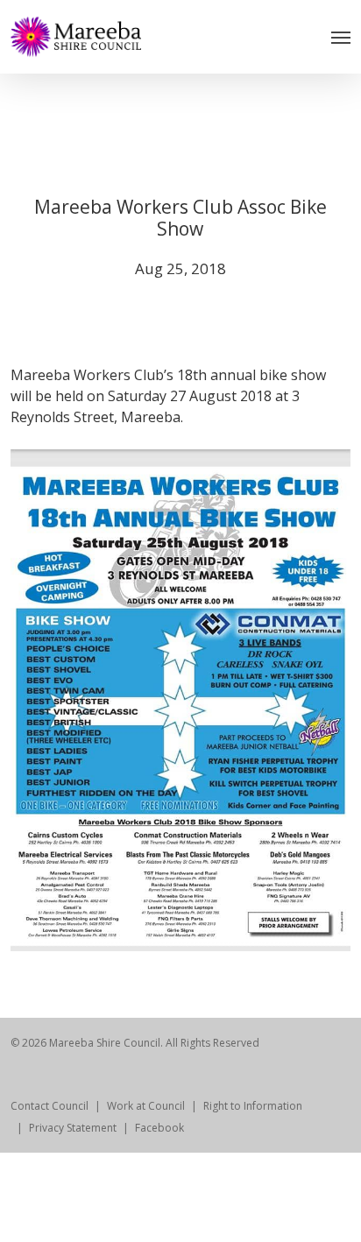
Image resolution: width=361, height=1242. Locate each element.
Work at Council (146, 1105)
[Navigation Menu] (340, 37)
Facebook (159, 1127)
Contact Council (49, 1105)
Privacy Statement (73, 1127)
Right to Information (252, 1105)
